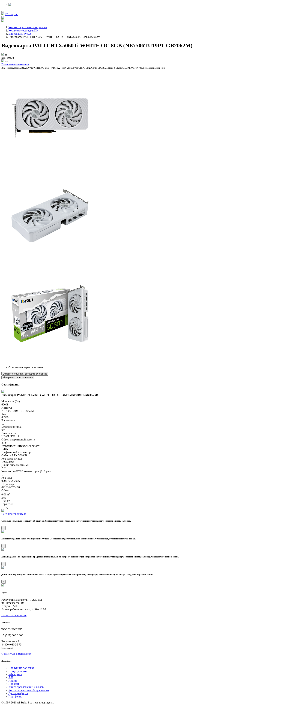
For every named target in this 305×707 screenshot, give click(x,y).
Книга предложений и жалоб (26, 686)
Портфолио (15, 696)
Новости (13, 683)
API (10, 677)
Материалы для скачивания (18, 377)
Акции (12, 680)
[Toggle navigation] (2, 11)
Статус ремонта (17, 671)
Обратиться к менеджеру (16, 653)
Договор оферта (18, 693)
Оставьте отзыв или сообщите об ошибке (25, 373)
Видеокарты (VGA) (20, 33)
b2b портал (11, 14)
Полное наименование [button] (15, 64)
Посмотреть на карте (13, 615)
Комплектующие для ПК (23, 30)
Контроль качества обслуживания (28, 690)
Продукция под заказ (21, 667)
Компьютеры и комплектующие (27, 27)
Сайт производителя (13, 513)
